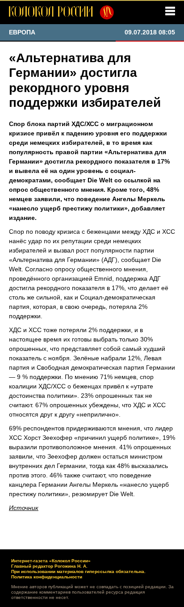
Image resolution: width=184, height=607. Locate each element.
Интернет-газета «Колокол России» (51, 560)
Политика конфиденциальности (46, 576)
